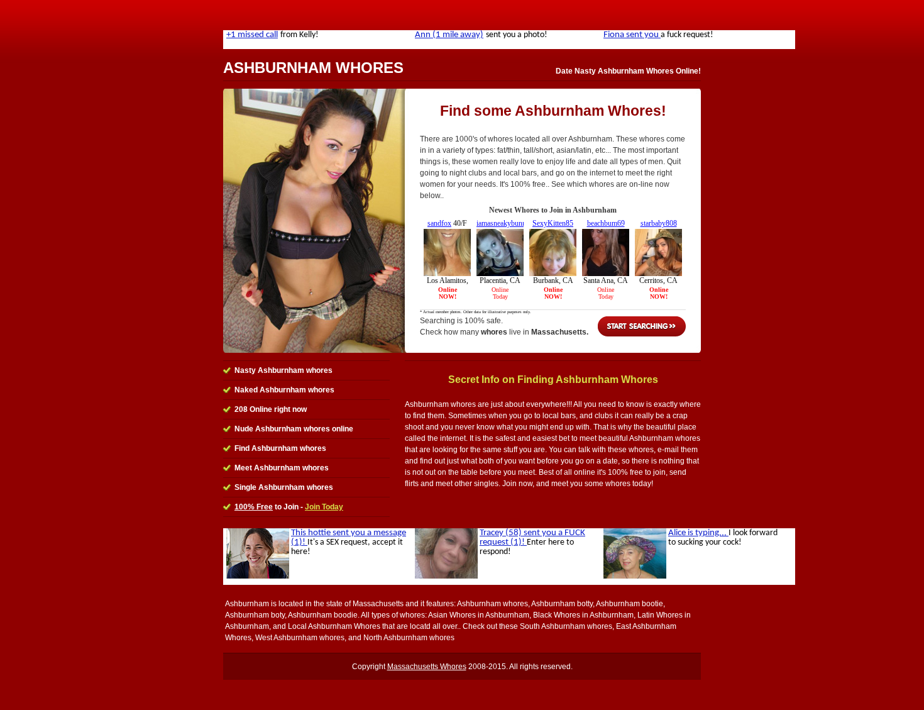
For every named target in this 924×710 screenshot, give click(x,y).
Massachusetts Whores (426, 666)
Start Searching (642, 326)
